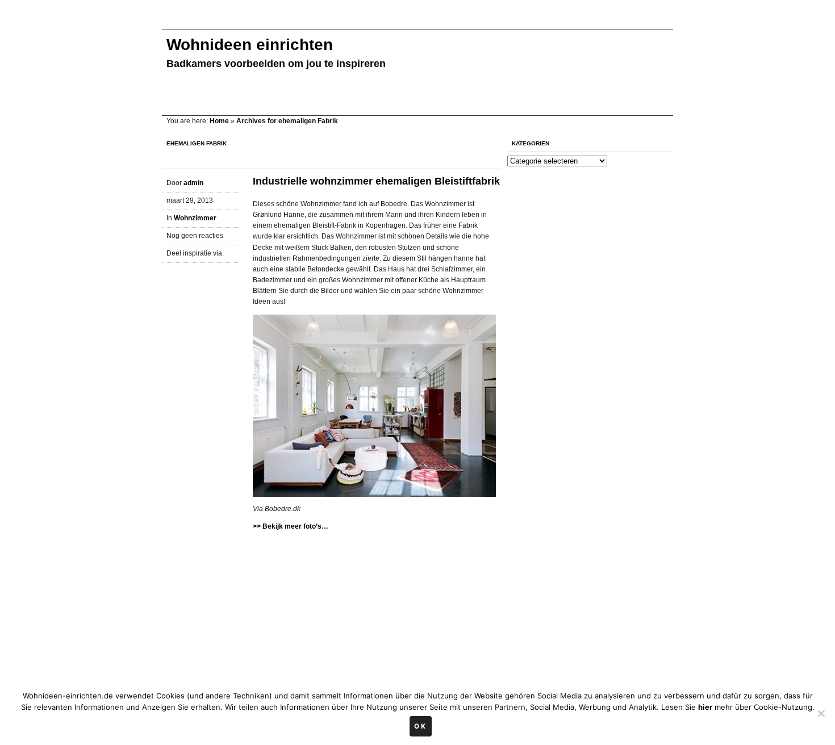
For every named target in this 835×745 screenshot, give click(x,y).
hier (705, 706)
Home (219, 121)
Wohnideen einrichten (249, 44)
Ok (420, 726)
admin (193, 183)
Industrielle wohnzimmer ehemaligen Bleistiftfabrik (376, 181)
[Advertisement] (368, 21)
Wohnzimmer (195, 218)
